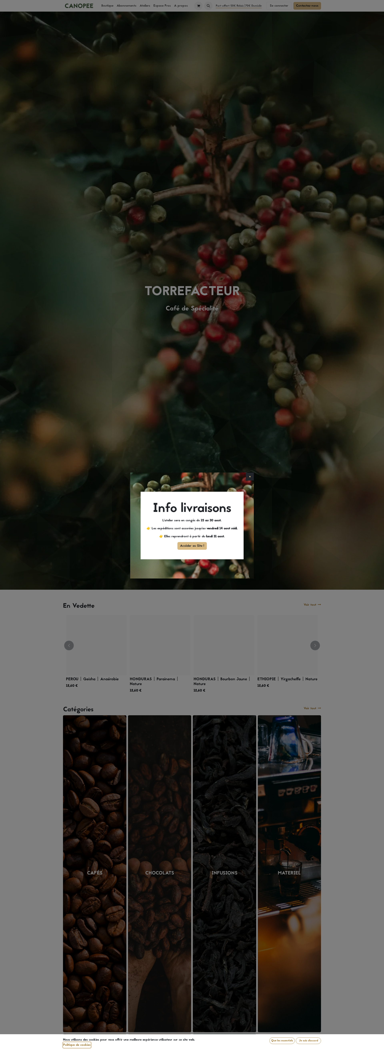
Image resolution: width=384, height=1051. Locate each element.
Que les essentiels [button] (282, 1041)
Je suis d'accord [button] (308, 1041)
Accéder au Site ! (192, 545)
